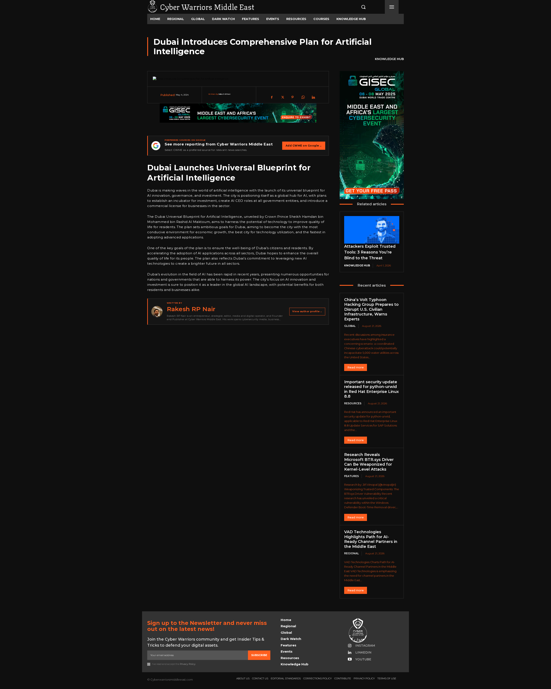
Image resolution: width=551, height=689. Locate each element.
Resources (352, 403)
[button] (358, 7)
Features (351, 476)
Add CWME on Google (304, 145)
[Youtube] (349, 659)
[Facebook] (272, 97)
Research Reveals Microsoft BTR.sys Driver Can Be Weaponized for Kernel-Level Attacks (369, 462)
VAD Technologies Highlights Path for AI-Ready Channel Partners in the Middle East (370, 539)
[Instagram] (349, 646)
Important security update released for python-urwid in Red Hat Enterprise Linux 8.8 (371, 389)
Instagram (365, 645)
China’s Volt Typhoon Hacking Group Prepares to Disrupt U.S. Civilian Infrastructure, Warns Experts (371, 309)
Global (350, 326)
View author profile (307, 311)
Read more (355, 367)
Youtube (363, 659)
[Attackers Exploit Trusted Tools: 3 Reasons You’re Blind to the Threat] (371, 230)
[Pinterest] (292, 97)
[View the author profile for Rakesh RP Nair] (157, 311)
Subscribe (259, 655)
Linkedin (363, 652)
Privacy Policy (187, 664)
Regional (351, 553)
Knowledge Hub (389, 59)
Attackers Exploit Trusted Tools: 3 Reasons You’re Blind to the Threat (370, 252)
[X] (282, 97)
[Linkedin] (313, 97)
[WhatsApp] (303, 97)
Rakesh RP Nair (224, 94)
